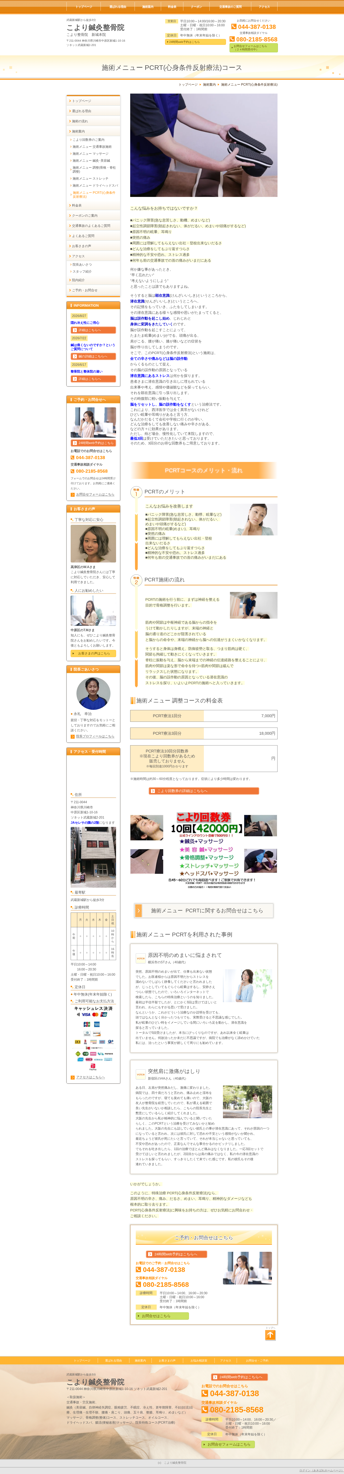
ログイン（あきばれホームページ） (321, 1470)
